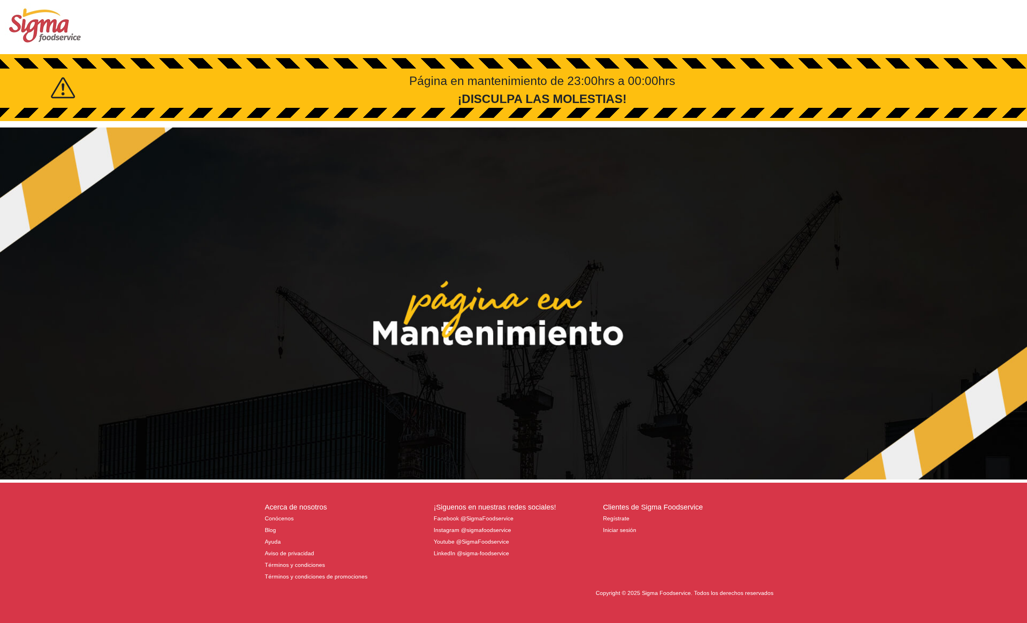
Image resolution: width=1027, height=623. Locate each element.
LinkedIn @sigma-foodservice (471, 553)
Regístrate (616, 518)
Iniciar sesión (619, 530)
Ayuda (273, 541)
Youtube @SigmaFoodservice (471, 541)
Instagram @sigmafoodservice (472, 530)
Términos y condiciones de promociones (316, 576)
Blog (270, 530)
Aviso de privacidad (289, 553)
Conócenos (279, 518)
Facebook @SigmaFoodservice (474, 518)
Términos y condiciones (295, 565)
